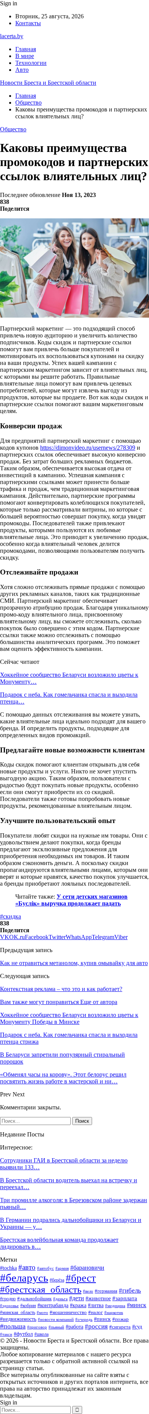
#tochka (8, 1268)
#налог (95, 1312)
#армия (62, 1268)
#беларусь (24, 1278)
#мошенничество (68, 1312)
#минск (136, 1305)
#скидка (10, 916)
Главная (25, 49)
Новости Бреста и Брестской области (48, 82)
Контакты (28, 23)
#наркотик (113, 1312)
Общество (13, 129)
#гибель (130, 1290)
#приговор (37, 1327)
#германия (106, 1291)
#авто (27, 1267)
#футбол (23, 1334)
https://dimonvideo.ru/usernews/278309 (87, 447)
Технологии (31, 63)
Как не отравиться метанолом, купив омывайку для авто (74, 963)
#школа (41, 1334)
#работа (74, 1327)
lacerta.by (11, 36)
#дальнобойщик (34, 1298)
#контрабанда (52, 1305)
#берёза (57, 1280)
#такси (6, 1334)
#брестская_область (40, 1289)
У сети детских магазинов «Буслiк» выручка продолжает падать (71, 900)
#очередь (83, 1319)
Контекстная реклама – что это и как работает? (61, 989)
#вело (88, 1291)
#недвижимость (18, 1319)
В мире (24, 56)
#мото (42, 1312)
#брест (81, 1278)
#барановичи (87, 1267)
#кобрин (28, 1305)
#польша (13, 1326)
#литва (96, 1305)
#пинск (102, 1319)
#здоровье (9, 1305)
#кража (78, 1305)
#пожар (120, 1319)
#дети (76, 1298)
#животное (98, 1298)
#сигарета (120, 1327)
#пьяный (56, 1327)
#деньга (60, 1298)
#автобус (45, 1268)
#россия (96, 1326)
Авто (22, 69)
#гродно (8, 1298)
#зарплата (124, 1298)
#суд (137, 1327)
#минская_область (17, 1312)
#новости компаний (56, 1319)
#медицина (115, 1305)
